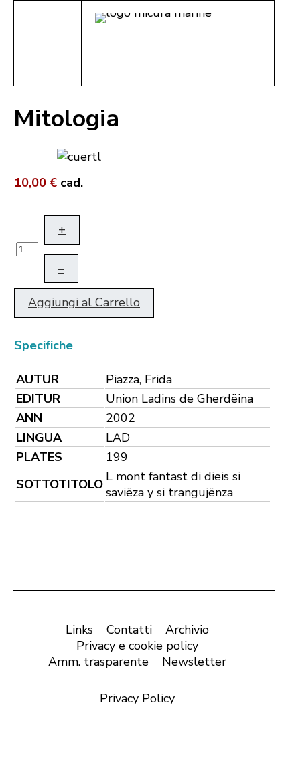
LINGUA (39, 438)
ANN (29, 418)
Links (79, 630)
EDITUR (38, 399)
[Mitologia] (79, 155)
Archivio (187, 630)
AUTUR (37, 379)
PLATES (39, 457)
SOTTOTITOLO (59, 484)
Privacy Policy (137, 698)
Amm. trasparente (98, 662)
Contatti (129, 630)
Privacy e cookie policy (137, 646)
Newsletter (194, 662)
